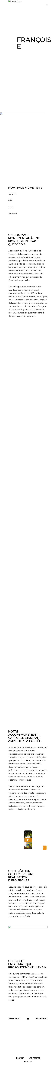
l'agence (20, 1058)
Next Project (42, 1018)
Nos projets (34, 1058)
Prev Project (14, 1018)
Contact (28, 1061)
